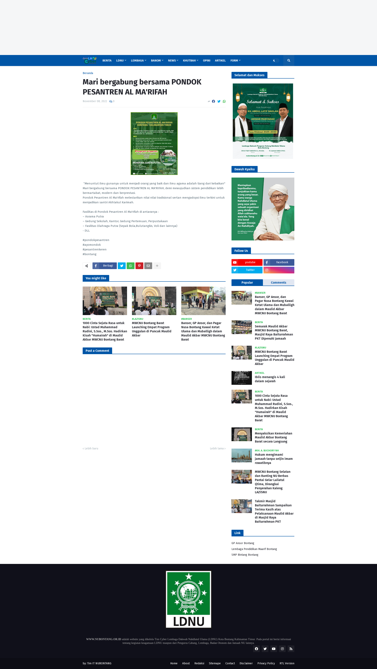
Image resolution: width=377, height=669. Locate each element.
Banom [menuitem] (156, 60)
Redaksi (199, 663)
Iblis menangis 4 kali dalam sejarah (270, 379)
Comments (278, 282)
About (186, 663)
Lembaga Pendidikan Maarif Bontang (254, 549)
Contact (230, 663)
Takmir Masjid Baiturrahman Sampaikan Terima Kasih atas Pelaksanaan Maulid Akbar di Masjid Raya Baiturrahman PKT (274, 511)
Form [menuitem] (234, 60)
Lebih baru (91, 448)
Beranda (88, 73)
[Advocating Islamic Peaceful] (263, 158)
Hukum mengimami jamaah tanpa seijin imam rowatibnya (274, 459)
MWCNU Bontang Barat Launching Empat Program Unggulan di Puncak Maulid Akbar (151, 329)
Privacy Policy (266, 663)
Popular (247, 282)
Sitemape (215, 663)
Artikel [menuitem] (220, 60)
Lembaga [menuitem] (137, 60)
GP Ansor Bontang (243, 543)
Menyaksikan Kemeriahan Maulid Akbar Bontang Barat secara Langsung (273, 438)
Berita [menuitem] (107, 60)
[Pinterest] (139, 265)
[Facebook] (213, 101)
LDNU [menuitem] (120, 60)
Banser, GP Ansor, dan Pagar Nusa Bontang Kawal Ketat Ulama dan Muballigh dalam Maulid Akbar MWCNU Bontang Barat (203, 331)
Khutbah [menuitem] (189, 60)
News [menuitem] (172, 60)
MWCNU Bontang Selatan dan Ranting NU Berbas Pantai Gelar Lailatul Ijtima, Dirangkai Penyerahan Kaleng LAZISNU (272, 482)
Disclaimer (246, 663)
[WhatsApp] (224, 101)
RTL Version (287, 663)
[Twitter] (219, 101)
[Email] (148, 265)
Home (174, 663)
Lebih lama (217, 448)
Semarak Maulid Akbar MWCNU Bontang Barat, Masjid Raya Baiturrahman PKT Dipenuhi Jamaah (274, 332)
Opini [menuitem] (206, 60)
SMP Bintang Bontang (245, 554)
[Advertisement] (118, 27)
